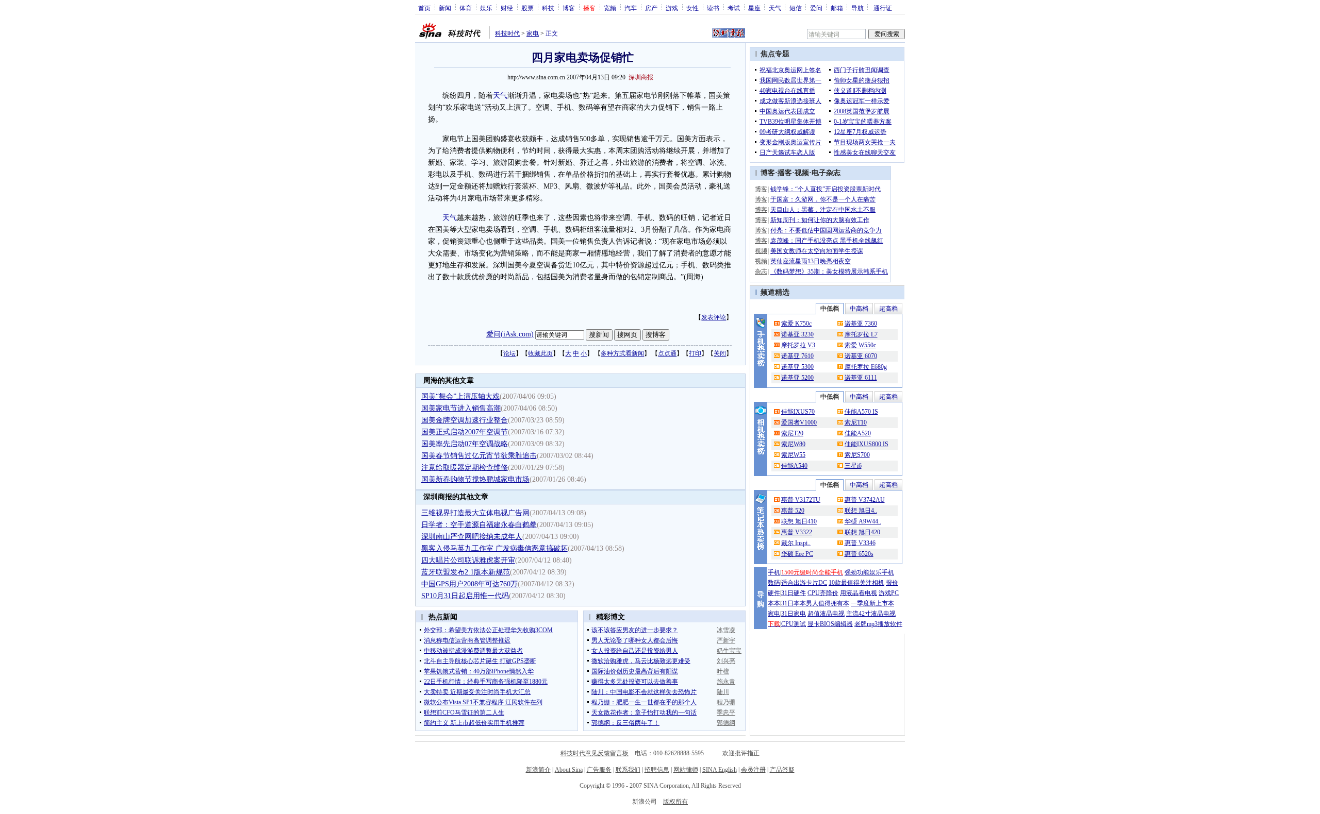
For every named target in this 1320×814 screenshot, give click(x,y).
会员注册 (753, 769)
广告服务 (599, 769)
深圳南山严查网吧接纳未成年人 (471, 536)
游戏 (672, 8)
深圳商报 (641, 77)
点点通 (667, 353)
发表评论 (713, 317)
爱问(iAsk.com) (510, 334)
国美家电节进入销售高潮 (461, 408)
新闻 (445, 8)
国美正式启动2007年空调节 (464, 432)
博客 (569, 8)
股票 (527, 8)
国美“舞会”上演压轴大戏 (460, 396)
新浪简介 (538, 769)
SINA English (719, 769)
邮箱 (837, 8)
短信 (795, 8)
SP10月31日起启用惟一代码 (465, 596)
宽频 (610, 8)
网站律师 (685, 769)
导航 (857, 8)
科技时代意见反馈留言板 (594, 753)
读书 (713, 8)
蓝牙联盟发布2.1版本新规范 (465, 572)
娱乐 (486, 8)
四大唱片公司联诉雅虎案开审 (468, 560)
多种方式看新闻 (622, 353)
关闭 (720, 353)
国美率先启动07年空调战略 (464, 444)
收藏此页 (540, 353)
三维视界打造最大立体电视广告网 (475, 513)
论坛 (509, 353)
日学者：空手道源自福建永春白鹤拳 (479, 525)
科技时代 (507, 33)
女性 (692, 8)
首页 (424, 8)
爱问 (816, 8)
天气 (775, 8)
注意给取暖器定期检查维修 (464, 467)
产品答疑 (782, 769)
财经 (507, 8)
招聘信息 (657, 769)
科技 (548, 8)
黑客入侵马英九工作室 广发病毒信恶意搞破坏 (494, 548)
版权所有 (675, 801)
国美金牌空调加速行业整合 (464, 420)
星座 (754, 8)
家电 (532, 33)
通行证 (882, 8)
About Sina (569, 769)
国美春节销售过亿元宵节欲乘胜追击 (479, 456)
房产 (651, 8)
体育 (465, 8)
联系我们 (628, 769)
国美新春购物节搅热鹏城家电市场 (475, 479)
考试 (734, 8)
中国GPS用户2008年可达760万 (469, 584)
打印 (695, 353)
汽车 (630, 8)
